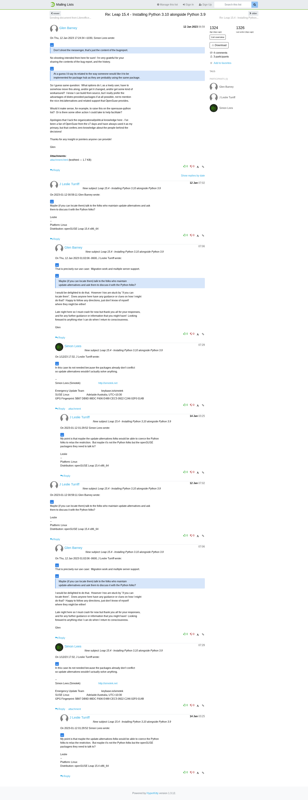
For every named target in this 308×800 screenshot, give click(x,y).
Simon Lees (72, 346)
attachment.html (59, 159)
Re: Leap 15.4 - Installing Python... (238, 17)
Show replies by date (193, 175)
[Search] (254, 5)
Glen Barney (68, 28)
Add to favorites (222, 63)
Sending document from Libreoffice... (70, 17)
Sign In (189, 4)
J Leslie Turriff (69, 184)
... (52, 44)
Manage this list (168, 4)
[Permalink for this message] (203, 167)
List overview (217, 37)
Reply (56, 170)
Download (220, 45)
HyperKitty (152, 793)
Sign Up (207, 4)
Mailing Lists (65, 4)
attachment (74, 408)
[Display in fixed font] (197, 166)
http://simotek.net (107, 383)
